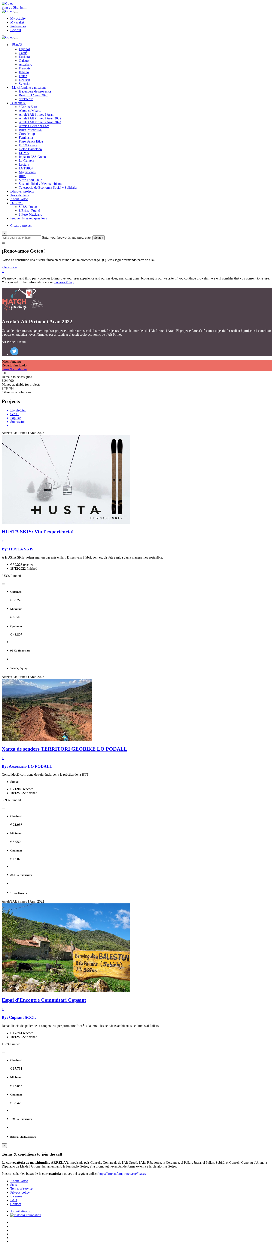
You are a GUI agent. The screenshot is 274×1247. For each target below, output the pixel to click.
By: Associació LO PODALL (27, 766)
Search (98, 237)
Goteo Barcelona (30, 149)
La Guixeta (26, 160)
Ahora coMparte (30, 110)
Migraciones (27, 172)
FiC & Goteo (28, 145)
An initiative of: (20, 1211)
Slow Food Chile (30, 180)
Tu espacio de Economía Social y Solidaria (48, 187)
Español (24, 49)
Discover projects (22, 191)
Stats (13, 1185)
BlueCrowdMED (30, 130)
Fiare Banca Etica (31, 141)
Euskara (24, 57)
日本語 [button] (18, 45)
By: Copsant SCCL (19, 1017)
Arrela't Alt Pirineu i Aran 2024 (40, 122)
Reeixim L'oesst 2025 (33, 95)
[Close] (16, 12)
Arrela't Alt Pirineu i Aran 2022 (40, 118)
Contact (15, 1204)
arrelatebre (26, 99)
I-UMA (24, 153)
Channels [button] (19, 103)
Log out (15, 30)
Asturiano (25, 64)
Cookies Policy (64, 282)
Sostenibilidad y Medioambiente (40, 183)
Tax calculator (19, 195)
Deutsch (24, 80)
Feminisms (26, 137)
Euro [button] (17, 203)
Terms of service (21, 1188)
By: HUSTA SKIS (17, 549)
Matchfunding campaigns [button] (30, 87)
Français (24, 68)
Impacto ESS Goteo (32, 157)
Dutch (23, 76)
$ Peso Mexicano (30, 214)
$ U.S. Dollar (28, 207)
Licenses (16, 1196)
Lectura (24, 164)
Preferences (18, 26)
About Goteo (19, 199)
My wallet (17, 22)
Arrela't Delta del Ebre (34, 126)
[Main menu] (25, 8)
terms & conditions (14, 369)
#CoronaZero (28, 107)
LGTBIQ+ (26, 168)
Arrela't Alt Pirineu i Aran (36, 114)
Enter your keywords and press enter (67, 237)
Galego (24, 60)
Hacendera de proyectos (35, 91)
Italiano (24, 72)
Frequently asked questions (28, 218)
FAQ (13, 1200)
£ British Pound (29, 210)
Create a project (20, 225)
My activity (18, 18)
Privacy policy (20, 1192)
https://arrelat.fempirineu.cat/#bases (122, 1173)
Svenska (24, 83)
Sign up (7, 7)
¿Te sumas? (9, 267)
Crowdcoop (27, 133)
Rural (22, 176)
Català (23, 53)
